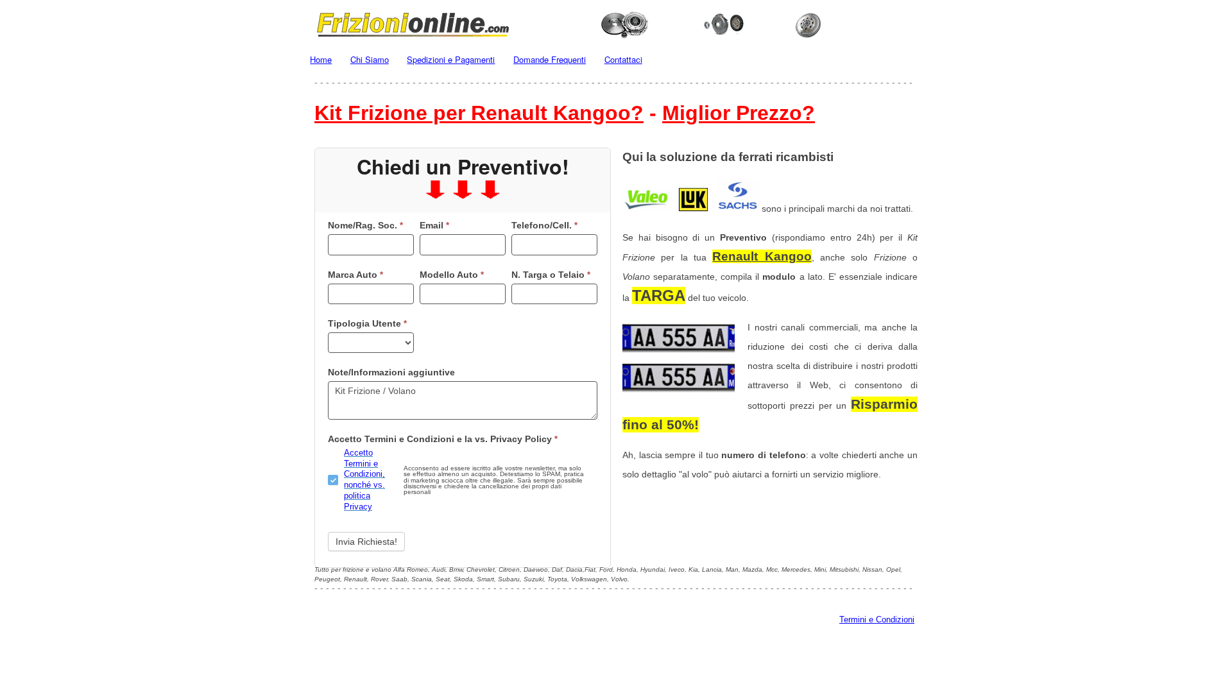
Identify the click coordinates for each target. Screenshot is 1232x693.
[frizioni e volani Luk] (693, 208)
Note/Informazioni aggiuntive (391, 372)
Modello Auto (452, 275)
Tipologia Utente (367, 323)
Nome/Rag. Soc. (365, 225)
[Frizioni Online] (616, 22)
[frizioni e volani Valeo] (646, 208)
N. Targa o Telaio (550, 275)
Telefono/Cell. (544, 225)
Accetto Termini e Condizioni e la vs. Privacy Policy (443, 439)
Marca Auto (355, 275)
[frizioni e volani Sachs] (737, 208)
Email (434, 225)
